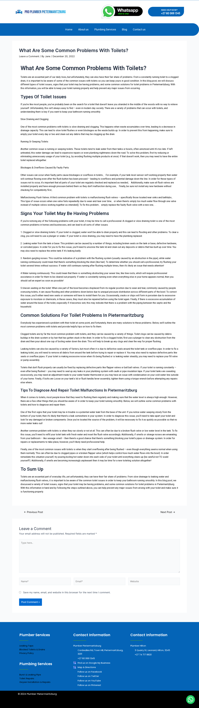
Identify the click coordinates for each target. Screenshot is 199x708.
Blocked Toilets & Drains (32, 649)
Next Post (168, 512)
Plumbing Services (105, 29)
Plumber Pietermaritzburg (82, 704)
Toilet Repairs (26, 678)
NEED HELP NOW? (169, 10)
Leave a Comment (29, 56)
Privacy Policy (26, 653)
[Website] (154, 581)
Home (68, 29)
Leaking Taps (26, 645)
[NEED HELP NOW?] (157, 12)
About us (83, 29)
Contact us (139, 29)
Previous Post (33, 512)
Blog (124, 29)
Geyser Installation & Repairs (34, 682)
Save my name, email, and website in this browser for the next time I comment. (66, 592)
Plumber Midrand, (56, 704)
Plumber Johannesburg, (31, 704)
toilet (92, 104)
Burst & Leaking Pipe (30, 674)
